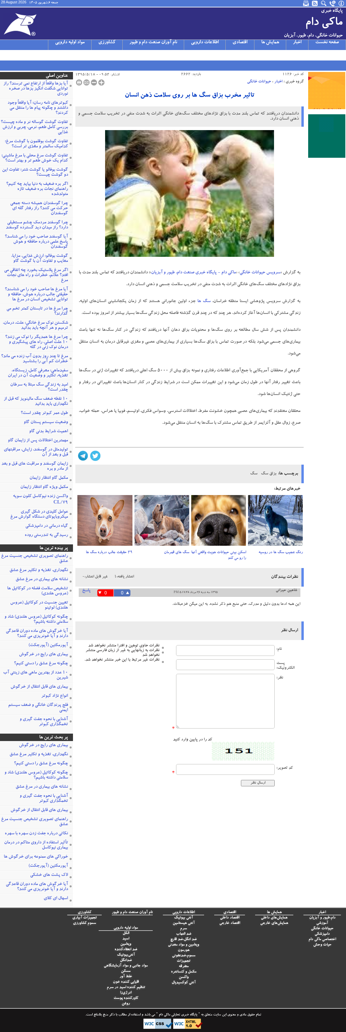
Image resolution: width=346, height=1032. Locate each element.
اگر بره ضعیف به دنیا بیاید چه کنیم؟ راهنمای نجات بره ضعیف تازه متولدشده (37, 189)
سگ (207, 301)
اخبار (297, 42)
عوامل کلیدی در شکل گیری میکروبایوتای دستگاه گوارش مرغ (39, 515)
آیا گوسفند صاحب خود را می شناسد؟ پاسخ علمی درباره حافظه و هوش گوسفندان (36, 242)
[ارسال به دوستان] (86, 82)
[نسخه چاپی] (79, 82)
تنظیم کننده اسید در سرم (126, 987)
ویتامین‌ (125, 944)
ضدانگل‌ (126, 960)
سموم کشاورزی (84, 923)
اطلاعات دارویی (205, 42)
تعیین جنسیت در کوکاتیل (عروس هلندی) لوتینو (39, 605)
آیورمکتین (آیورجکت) (48, 645)
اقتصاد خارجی (229, 923)
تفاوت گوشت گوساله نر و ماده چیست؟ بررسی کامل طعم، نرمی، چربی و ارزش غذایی (34, 127)
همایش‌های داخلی (274, 918)
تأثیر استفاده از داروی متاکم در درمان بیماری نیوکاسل (36, 845)
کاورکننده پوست (126, 998)
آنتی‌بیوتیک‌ (126, 955)
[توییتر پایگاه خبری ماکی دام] (13, 55)
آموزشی (322, 923)
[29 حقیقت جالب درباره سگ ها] (104, 522)
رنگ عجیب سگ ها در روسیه (280, 552)
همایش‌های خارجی (274, 923)
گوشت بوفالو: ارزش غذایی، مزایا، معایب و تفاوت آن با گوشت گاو (39, 259)
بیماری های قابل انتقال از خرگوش (39, 687)
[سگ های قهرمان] (161, 522)
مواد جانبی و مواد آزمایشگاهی (126, 966)
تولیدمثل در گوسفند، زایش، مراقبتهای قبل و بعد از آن (36, 452)
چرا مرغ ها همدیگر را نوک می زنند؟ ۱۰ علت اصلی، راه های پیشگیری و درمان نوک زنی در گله (36, 342)
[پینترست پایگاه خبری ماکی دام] (57, 55)
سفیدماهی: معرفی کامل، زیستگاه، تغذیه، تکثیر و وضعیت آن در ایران (38, 373)
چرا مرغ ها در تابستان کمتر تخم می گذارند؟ (37, 311)
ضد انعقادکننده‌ (126, 950)
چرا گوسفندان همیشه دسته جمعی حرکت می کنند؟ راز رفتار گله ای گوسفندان (39, 208)
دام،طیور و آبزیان (322, 918)
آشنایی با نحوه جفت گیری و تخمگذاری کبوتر (44, 722)
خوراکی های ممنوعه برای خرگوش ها (36, 857)
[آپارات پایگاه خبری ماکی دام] (4, 55)
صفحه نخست (327, 42)
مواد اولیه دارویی (69, 42)
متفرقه (184, 966)
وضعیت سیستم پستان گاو (46, 422)
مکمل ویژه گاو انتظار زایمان (44, 487)
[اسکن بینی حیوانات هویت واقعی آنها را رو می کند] (218, 522)
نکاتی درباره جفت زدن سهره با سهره (36, 833)
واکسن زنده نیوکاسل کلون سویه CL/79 (40, 500)
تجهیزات (183, 961)
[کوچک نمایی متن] (94, 82)
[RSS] (315, 3)
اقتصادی (239, 42)
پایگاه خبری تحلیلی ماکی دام (177, 1015)
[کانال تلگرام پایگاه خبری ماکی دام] (30, 55)
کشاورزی (107, 42)
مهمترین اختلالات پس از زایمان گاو (38, 440)
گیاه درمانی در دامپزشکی (46, 526)
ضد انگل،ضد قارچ (183, 939)
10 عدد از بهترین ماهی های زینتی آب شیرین (35, 675)
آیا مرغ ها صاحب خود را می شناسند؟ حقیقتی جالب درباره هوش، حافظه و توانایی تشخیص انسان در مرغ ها (36, 294)
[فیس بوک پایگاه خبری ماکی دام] (39, 55)
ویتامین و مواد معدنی (183, 945)
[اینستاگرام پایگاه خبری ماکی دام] (22, 55)
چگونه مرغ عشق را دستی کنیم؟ (41, 663)
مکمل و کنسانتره (183, 972)
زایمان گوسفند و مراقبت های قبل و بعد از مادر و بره (34, 467)
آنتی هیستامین (184, 923)
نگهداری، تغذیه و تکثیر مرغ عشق (38, 570)
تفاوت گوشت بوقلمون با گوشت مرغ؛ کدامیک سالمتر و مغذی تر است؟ (36, 144)
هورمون (184, 950)
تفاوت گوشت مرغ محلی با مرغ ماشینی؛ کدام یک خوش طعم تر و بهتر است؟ (34, 158)
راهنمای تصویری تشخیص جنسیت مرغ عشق (34, 559)
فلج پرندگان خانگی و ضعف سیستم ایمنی (38, 708)
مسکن (125, 971)
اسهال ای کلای (56, 898)
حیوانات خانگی (259, 81)
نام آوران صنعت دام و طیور (153, 42)
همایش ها (270, 42)
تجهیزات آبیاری (84, 918)
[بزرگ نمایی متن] (101, 82)
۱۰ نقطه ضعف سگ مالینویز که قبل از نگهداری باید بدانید (36, 402)
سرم (183, 929)
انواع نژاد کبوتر (54, 696)
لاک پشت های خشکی (49, 875)
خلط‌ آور (126, 977)
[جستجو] (324, 3)
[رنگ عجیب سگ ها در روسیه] (275, 522)
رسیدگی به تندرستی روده (46, 535)
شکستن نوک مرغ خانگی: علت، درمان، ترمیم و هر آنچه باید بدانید (35, 326)
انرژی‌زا (125, 993)
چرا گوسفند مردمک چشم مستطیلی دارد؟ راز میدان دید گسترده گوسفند (37, 225)
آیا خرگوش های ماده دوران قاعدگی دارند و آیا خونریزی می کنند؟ (37, 634)
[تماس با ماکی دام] (332, 3)
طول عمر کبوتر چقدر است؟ (44, 413)
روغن (126, 1004)
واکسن (184, 977)
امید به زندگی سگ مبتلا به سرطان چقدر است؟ (39, 388)
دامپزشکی (322, 934)
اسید (125, 939)
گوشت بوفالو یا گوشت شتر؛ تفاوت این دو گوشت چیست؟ (35, 173)
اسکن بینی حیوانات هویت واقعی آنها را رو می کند (218, 555)
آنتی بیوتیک (183, 918)
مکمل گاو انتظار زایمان (48, 478)
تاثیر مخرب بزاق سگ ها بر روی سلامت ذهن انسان (189, 96)
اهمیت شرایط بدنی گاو (48, 431)
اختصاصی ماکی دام (322, 939)
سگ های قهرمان (176, 552)
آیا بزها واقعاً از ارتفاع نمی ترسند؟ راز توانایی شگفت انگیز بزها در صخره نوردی (35, 89)
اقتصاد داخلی (229, 918)
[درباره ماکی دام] (341, 3)
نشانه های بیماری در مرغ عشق (42, 579)
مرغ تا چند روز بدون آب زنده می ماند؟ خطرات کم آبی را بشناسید (34, 359)
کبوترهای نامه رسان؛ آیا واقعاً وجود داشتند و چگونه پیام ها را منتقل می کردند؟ (37, 108)
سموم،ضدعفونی (183, 956)
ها (198, 301)
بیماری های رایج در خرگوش (43, 654)
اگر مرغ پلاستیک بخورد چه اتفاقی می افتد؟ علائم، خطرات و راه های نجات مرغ (36, 275)
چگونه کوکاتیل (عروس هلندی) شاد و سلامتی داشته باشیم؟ (36, 620)
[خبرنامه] (306, 3)
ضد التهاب (183, 934)
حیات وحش (322, 945)
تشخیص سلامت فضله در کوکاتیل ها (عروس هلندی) (37, 591)
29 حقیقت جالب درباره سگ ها (109, 552)
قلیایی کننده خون (126, 982)
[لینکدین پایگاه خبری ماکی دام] (48, 55)
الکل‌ (126, 933)
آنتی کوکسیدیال (184, 983)
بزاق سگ (268, 473)
